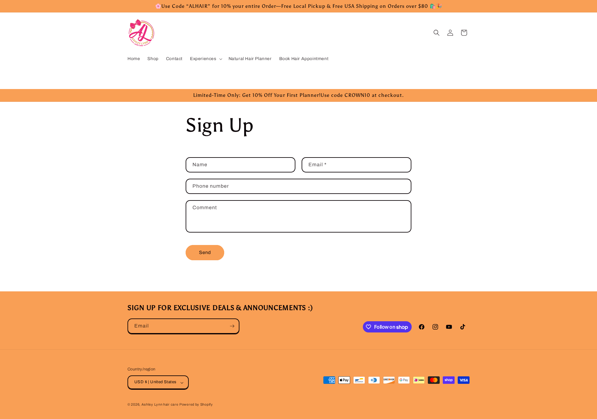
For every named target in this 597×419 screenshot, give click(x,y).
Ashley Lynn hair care (159, 405)
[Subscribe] (232, 326)
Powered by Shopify (196, 405)
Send (205, 252)
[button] (205, 58)
